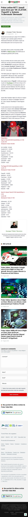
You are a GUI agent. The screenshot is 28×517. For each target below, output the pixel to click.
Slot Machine (8, 452)
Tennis (12, 444)
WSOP (2, 437)
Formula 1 (17, 444)
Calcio (2, 444)
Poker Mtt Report (6, 26)
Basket (7, 444)
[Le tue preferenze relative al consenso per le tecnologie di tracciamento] (25, 514)
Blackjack (22, 452)
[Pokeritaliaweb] (14, 2)
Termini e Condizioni (19, 512)
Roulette (3, 454)
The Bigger (10, 83)
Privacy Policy (4, 428)
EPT (12, 437)
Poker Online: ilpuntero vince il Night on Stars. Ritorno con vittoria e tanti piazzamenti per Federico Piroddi (13, 302)
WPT (15, 437)
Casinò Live (16, 452)
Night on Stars (12, 51)
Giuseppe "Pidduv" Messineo (14, 32)
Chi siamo (7, 512)
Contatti (12, 512)
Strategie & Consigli (12, 454)
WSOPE (8, 437)
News (2, 452)
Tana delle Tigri (22, 437)
